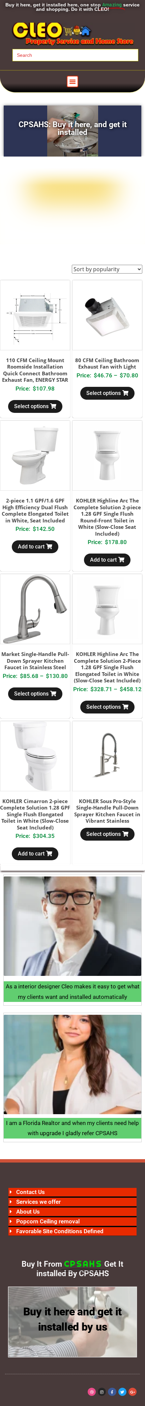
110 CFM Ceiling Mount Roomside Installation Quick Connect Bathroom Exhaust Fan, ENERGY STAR (35, 370)
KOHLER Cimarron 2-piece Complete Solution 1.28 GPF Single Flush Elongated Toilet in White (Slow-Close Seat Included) (35, 814)
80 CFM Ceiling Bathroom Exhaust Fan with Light (107, 363)
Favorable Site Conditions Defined (60, 1231)
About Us (28, 1211)
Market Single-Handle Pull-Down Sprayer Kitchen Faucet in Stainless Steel (35, 661)
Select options (31, 406)
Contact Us (30, 1192)
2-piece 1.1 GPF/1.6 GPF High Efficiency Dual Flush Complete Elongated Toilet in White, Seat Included (35, 510)
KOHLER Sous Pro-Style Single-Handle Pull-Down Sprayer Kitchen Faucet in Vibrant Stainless (107, 811)
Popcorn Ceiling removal (48, 1221)
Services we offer (38, 1201)
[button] (72, 81)
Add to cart (31, 546)
